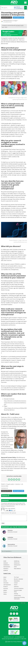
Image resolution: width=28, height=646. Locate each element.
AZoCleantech (6, 566)
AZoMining (16, 561)
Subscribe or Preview (12, 531)
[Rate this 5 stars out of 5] (19, 479)
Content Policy (17, 595)
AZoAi (15, 566)
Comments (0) (4, 488)
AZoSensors (17, 563)
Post (3, 523)
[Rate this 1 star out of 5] (9, 479)
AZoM (4, 561)
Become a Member (18, 579)
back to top (23, 602)
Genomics (17, 484)
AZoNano (5, 563)
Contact (16, 582)
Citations (5, 495)
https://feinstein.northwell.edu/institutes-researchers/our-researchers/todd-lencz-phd (15, 402)
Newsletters (17, 581)
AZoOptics (5, 568)
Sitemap (16, 593)
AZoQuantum (17, 564)
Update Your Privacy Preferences (15, 641)
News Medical (17, 568)
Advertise (16, 586)
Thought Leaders (10, 484)
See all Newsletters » (7, 551)
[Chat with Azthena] (24, 643)
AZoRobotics (6, 564)
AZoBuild (5, 570)
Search (15, 584)
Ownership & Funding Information (19, 598)
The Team (16, 577)
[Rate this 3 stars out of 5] (14, 479)
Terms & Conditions (18, 588)
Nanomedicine (11, 544)
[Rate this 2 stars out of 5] (11, 479)
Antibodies (10, 537)
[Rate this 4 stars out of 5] (16, 479)
